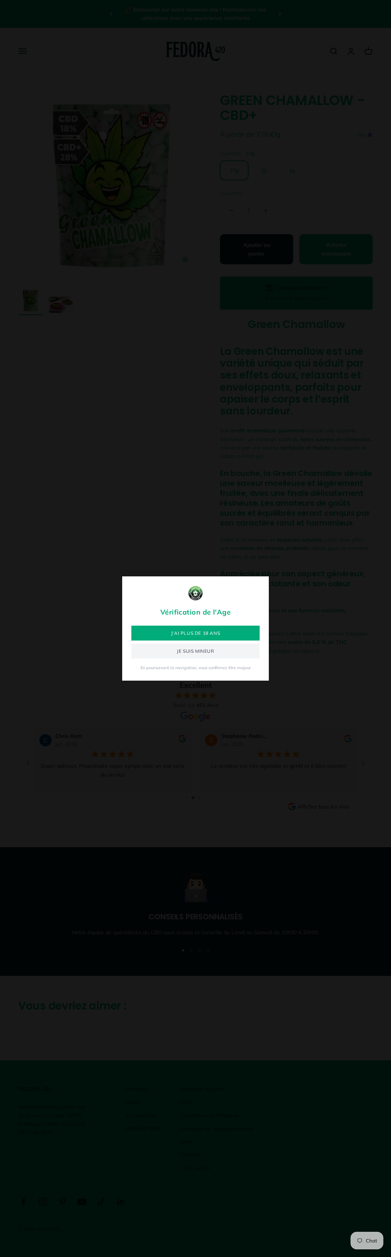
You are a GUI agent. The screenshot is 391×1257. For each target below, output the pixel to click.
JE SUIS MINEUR (195, 651)
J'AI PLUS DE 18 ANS (195, 633)
